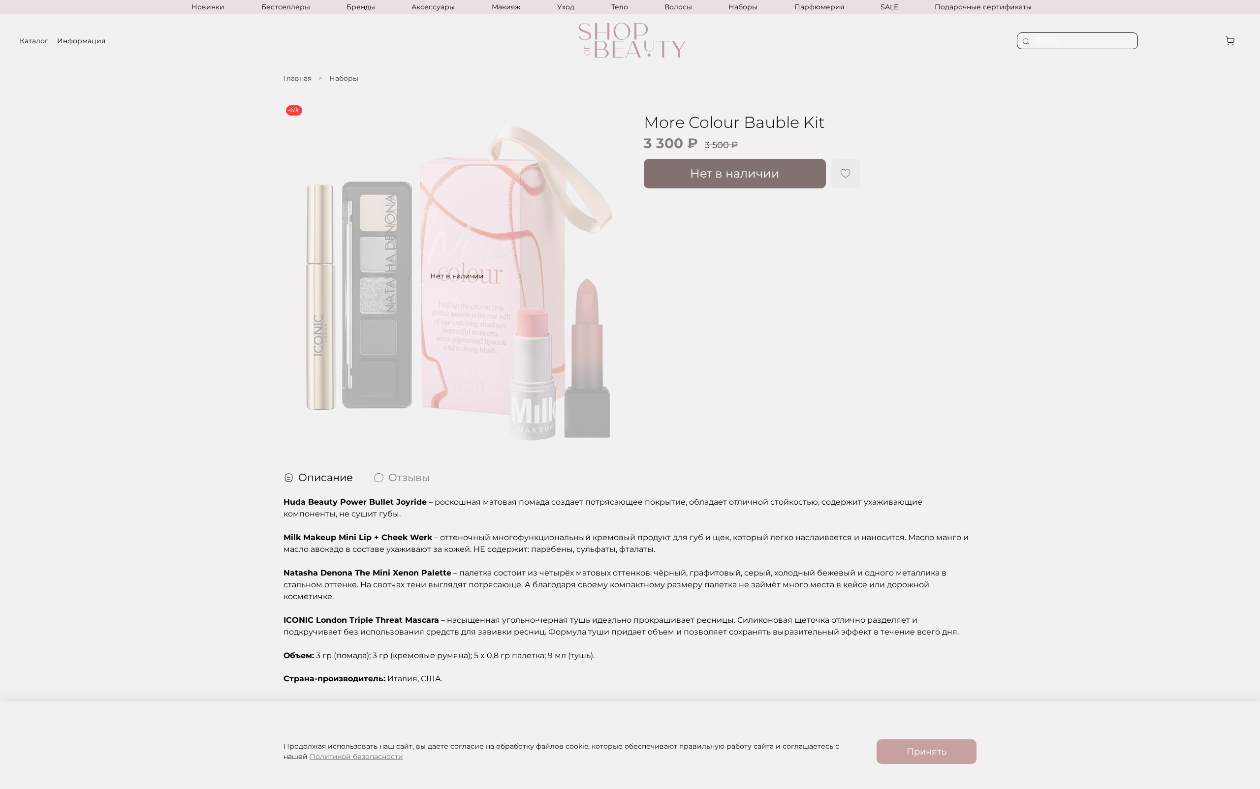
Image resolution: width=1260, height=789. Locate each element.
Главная (298, 78)
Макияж (506, 6)
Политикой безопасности (356, 756)
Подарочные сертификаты (983, 6)
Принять (926, 751)
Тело (619, 6)
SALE (889, 6)
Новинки (207, 6)
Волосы (678, 6)
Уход (565, 6)
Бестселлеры (285, 6)
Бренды (360, 6)
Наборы (742, 6)
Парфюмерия (819, 6)
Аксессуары (433, 6)
